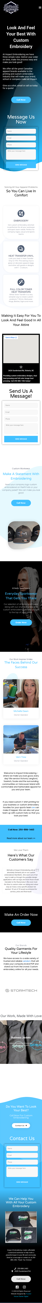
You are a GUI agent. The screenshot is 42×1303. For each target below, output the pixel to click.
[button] (2, 1042)
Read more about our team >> (21, 838)
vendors (27, 961)
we (33, 807)
